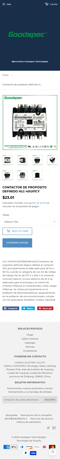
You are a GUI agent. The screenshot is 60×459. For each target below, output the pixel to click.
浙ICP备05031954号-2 (16, 418)
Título (5, 215)
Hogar (30, 334)
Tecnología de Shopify (28, 440)
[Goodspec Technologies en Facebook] (54, 428)
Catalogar (30, 342)
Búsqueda (11, 415)
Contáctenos (30, 350)
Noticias (30, 346)
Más (9, 4)
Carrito (54, 4)
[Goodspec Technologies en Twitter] (48, 428)
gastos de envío (37, 202)
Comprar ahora (17, 242)
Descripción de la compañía (36, 415)
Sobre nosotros (30, 338)
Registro (50, 400)
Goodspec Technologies (33, 437)
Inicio (5, 75)
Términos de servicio (41, 418)
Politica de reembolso (29, 422)
